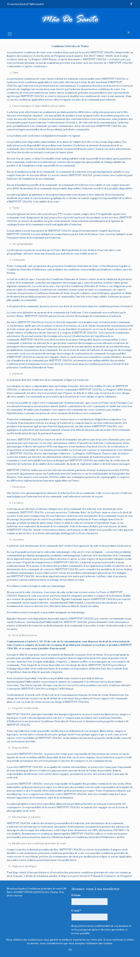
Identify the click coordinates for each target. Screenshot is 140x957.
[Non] (135, 946)
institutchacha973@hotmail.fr (27, 4)
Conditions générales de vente (45, 888)
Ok (70, 949)
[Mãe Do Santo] (70, 18)
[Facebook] (131, 4)
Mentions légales (16, 888)
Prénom (76, 895)
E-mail (76, 910)
